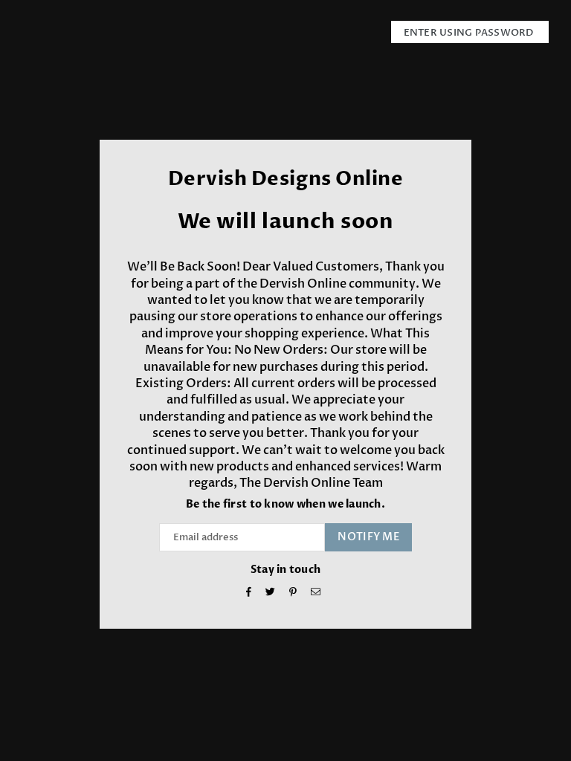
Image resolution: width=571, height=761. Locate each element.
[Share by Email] (316, 593)
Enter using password (470, 32)
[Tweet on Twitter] (271, 593)
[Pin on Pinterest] (293, 593)
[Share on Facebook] (249, 593)
